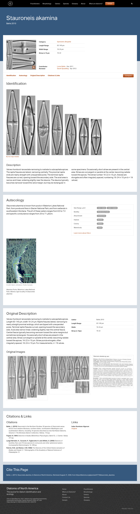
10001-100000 (112, 208)
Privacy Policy (127, 508)
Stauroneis (20, 17)
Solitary (100, 224)
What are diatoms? (95, 4)
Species (66, 4)
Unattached (101, 216)
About (83, 4)
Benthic (100, 220)
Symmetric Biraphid (64, 42)
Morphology (47, 4)
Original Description (37, 75)
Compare (128, 76)
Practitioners (35, 4)
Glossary (75, 4)
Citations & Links (54, 75)
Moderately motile (103, 212)
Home (64, 489)
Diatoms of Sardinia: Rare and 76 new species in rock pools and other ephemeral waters (34, 443)
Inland (100, 227)
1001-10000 (101, 208)
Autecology (23, 75)
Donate (110, 3)
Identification (11, 75)
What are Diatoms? (69, 492)
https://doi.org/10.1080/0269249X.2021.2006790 (21, 502)
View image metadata (13, 156)
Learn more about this (82, 233)
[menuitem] (35, 3)
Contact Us (66, 497)
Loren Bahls (61, 66)
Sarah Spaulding (63, 68)
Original (74, 428)
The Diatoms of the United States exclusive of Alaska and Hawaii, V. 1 (35, 450)
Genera (57, 4)
